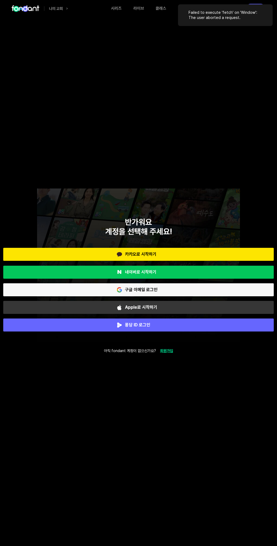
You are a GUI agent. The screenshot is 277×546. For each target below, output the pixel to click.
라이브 (138, 8)
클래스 (161, 8)
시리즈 (116, 8)
